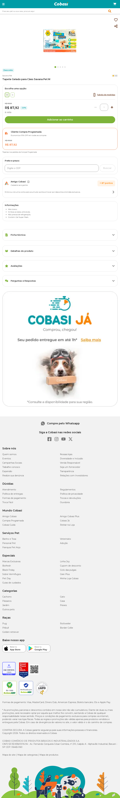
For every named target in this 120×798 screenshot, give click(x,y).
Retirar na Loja (67, 525)
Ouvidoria (65, 502)
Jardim (5, 605)
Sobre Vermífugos (11, 574)
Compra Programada (13, 520)
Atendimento (9, 489)
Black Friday (8, 570)
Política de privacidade (71, 494)
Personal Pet (9, 543)
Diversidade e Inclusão (71, 458)
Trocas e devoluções (70, 498)
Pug (4, 623)
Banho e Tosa (9, 539)
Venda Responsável (70, 462)
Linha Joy (65, 561)
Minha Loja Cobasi (69, 578)
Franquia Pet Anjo (11, 547)
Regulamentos (67, 489)
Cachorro (7, 596)
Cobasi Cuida (8, 525)
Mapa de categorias (27, 755)
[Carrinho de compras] (114, 4)
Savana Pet (7, 76)
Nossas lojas (66, 454)
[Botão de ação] (113, 192)
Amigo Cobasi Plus (69, 516)
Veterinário (65, 539)
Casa (62, 601)
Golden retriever (10, 632)
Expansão (7, 471)
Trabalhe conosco (11, 467)
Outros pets (8, 609)
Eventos (6, 458)
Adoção (64, 543)
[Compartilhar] (116, 26)
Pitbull (5, 627)
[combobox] (60, 11)
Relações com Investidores (74, 475)
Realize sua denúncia (13, 475)
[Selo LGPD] (42, 695)
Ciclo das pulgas (68, 570)
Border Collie (66, 627)
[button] (3, 4)
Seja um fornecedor (70, 467)
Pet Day (6, 578)
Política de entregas (12, 494)
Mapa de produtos (49, 755)
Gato (62, 596)
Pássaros (6, 601)
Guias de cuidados (11, 582)
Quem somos (9, 454)
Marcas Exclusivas (11, 561)
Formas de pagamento (14, 498)
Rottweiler (65, 623)
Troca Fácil (7, 502)
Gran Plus (65, 574)
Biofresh (6, 565)
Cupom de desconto (70, 565)
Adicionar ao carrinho (60, 119)
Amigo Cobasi (9, 516)
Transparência (67, 471)
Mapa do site (9, 755)
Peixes (63, 605)
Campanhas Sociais (12, 462)
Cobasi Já (65, 520)
